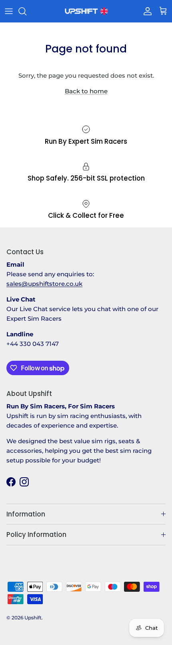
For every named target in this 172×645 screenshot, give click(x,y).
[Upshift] (86, 11)
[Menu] (9, 11)
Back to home (86, 91)
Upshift (33, 618)
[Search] (26, 11)
